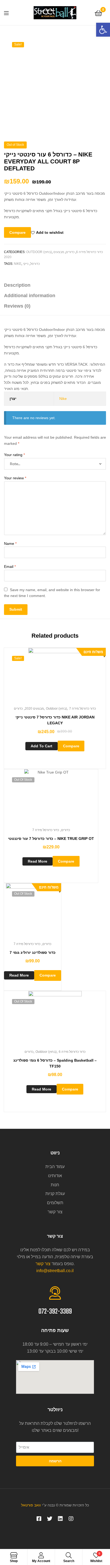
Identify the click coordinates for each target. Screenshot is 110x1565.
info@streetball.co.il (55, 1270)
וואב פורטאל (31, 1505)
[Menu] (8, 12)
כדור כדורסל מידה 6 (89, 252)
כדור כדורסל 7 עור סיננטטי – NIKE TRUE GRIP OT (51, 838)
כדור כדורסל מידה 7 (82, 708)
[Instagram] (71, 1518)
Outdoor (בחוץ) (39, 252)
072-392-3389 (55, 1311)
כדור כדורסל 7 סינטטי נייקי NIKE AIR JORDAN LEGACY (55, 720)
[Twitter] (49, 1518)
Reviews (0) (17, 306)
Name (10, 543)
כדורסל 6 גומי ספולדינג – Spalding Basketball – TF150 (55, 1063)
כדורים (70, 252)
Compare (17, 232)
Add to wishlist (50, 232)
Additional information (29, 295)
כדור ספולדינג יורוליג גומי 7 (33, 952)
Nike (17, 264)
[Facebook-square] (39, 1518)
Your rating (14, 455)
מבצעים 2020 (34, 708)
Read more (37, 861)
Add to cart (41, 746)
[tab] (55, 285)
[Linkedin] (60, 1518)
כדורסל (35, 264)
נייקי (26, 264)
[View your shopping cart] (98, 12)
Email (10, 566)
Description (17, 285)
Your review (15, 478)
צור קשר (43, 1263)
